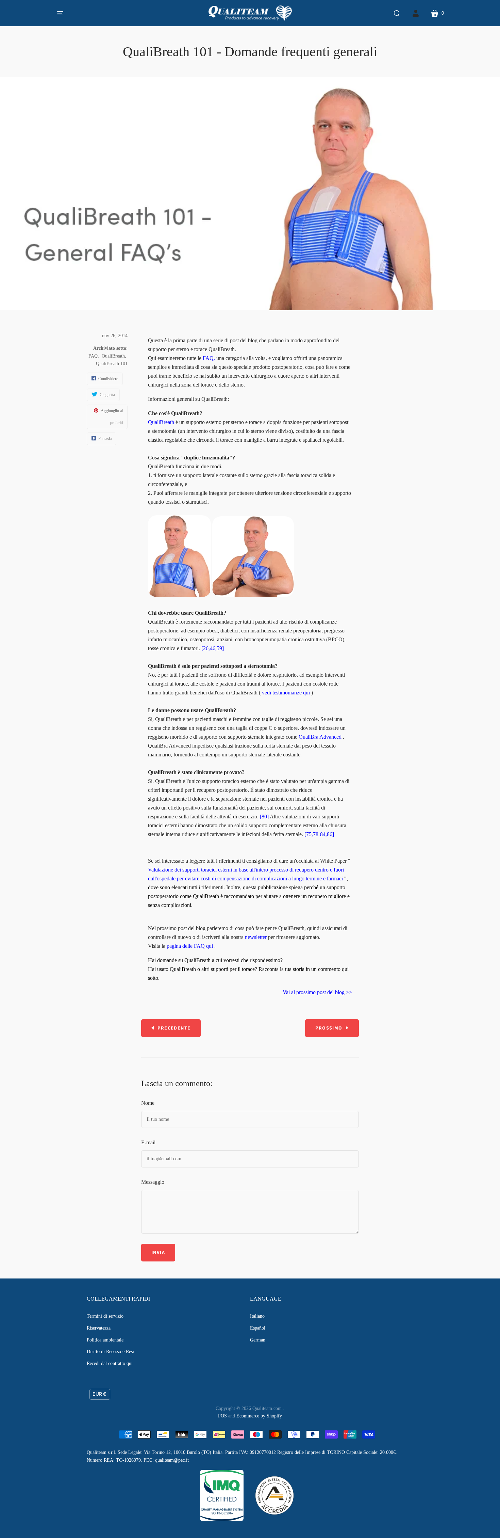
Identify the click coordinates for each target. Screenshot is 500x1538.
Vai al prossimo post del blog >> (317, 992)
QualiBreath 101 (112, 363)
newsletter (256, 937)
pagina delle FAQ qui (190, 946)
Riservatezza (99, 1328)
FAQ (93, 356)
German (257, 1340)
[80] (264, 816)
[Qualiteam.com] (250, 13)
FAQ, (209, 358)
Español (257, 1328)
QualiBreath (113, 356)
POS (222, 1415)
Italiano (257, 1316)
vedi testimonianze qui (286, 692)
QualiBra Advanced (320, 737)
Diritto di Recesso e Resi (110, 1351)
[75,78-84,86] (319, 834)
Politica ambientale (105, 1340)
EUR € (99, 1394)
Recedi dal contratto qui (110, 1363)
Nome (147, 1103)
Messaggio (152, 1182)
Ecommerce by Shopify (259, 1415)
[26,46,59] (212, 648)
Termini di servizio (105, 1316)
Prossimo (328, 1028)
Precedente (173, 1028)
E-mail (148, 1142)
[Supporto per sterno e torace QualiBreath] (179, 595)
